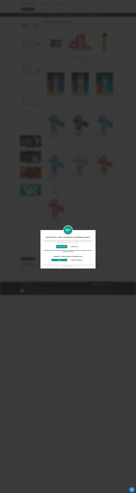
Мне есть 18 (61, 246)
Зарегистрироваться (76, 260)
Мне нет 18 (74, 246)
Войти (59, 260)
